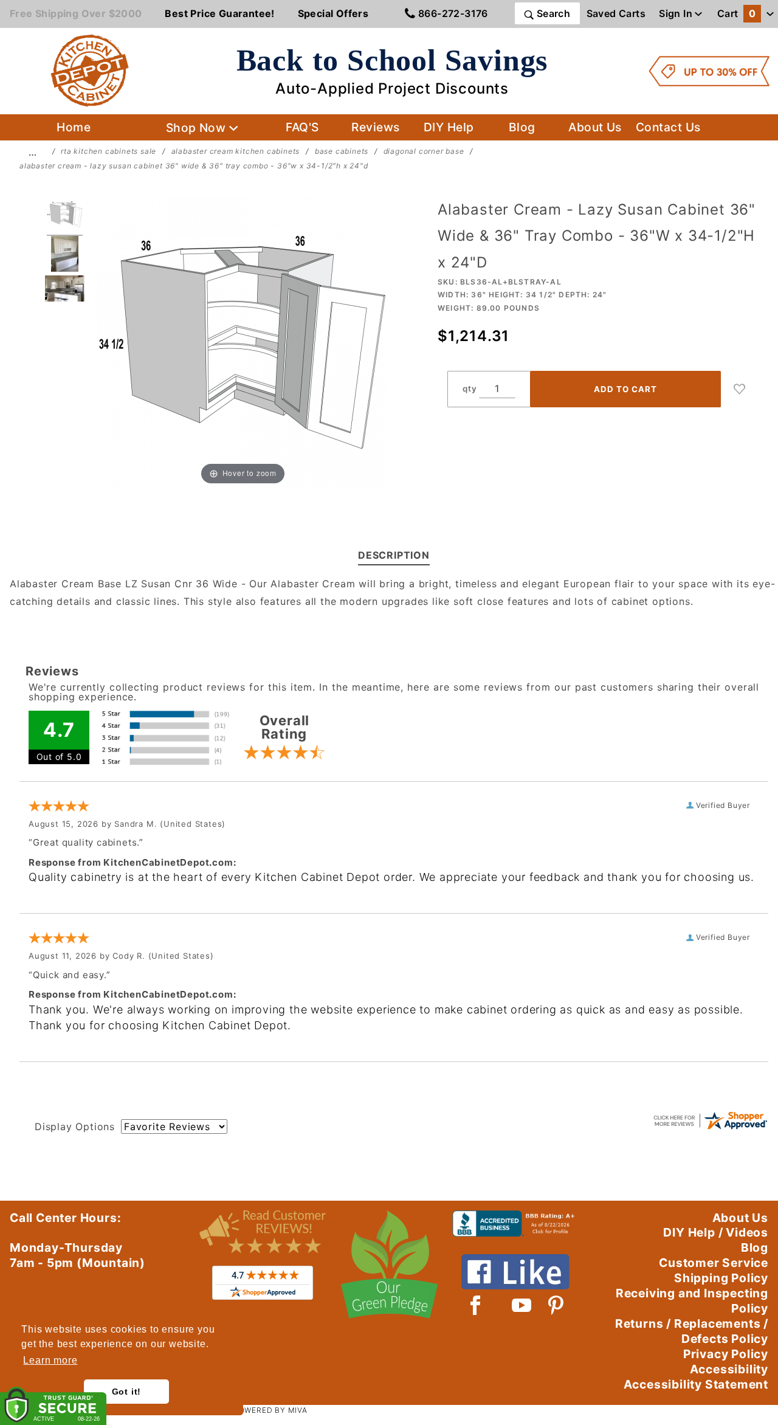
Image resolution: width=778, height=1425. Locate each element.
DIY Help (449, 127)
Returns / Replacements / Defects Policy (691, 1331)
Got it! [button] (127, 1391)
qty (470, 388)
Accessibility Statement (696, 1384)
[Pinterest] (556, 1305)
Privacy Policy (725, 1354)
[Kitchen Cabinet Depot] (89, 70)
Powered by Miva (270, 1410)
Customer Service (713, 1262)
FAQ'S (302, 127)
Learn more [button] (50, 1360)
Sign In (677, 13)
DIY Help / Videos (715, 1232)
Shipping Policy (721, 1278)
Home (74, 127)
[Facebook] (476, 1305)
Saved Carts (616, 13)
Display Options (75, 1126)
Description (394, 555)
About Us (595, 127)
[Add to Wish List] (740, 389)
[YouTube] (522, 1305)
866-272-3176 (452, 13)
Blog (522, 127)
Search (552, 13)
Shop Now (197, 127)
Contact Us (668, 127)
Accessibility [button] (729, 1369)
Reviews (375, 127)
